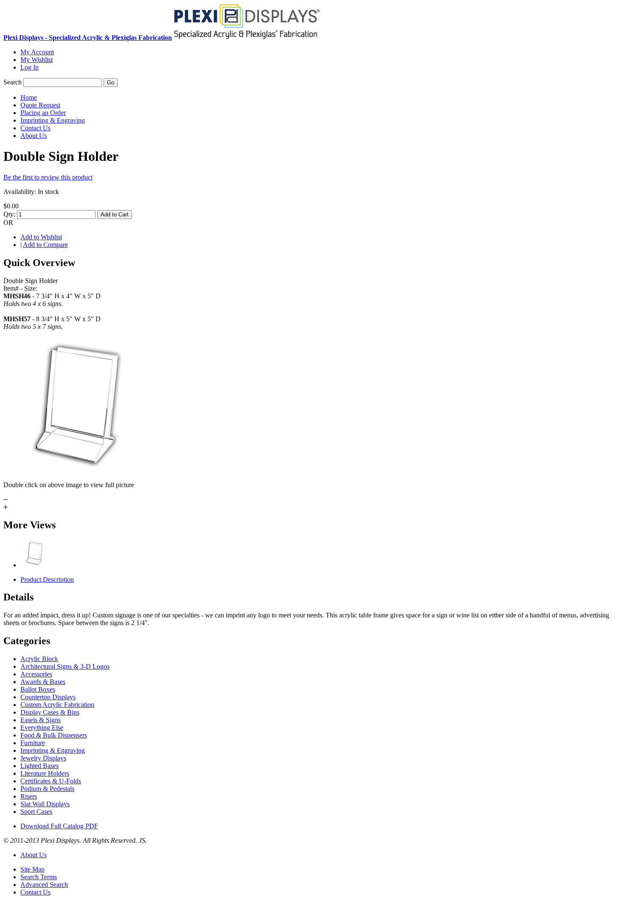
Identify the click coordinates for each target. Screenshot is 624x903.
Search (12, 82)
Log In (29, 67)
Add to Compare (45, 244)
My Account (37, 52)
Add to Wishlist (41, 237)
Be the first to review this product (48, 177)
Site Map (32, 869)
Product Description (47, 579)
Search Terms (38, 877)
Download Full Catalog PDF (59, 826)
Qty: (9, 214)
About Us (33, 854)
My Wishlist (36, 59)
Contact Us (35, 892)
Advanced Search (44, 884)
